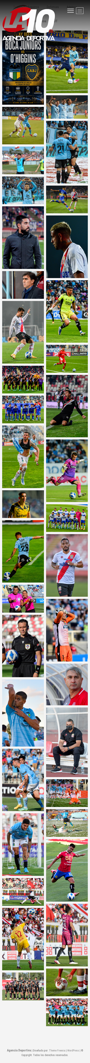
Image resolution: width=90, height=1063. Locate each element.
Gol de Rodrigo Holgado (23, 892)
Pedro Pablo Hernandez (23, 845)
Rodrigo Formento (67, 471)
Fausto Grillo (23, 780)
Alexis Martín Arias (67, 935)
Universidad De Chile (23, 409)
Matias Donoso (23, 457)
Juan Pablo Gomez (23, 332)
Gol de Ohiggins (23, 160)
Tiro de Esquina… (67, 982)
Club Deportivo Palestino (23, 986)
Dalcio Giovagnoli (67, 684)
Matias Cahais (67, 406)
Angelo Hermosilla (23, 646)
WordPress (73, 1050)
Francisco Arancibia (23, 551)
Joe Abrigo (23, 504)
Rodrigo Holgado (67, 247)
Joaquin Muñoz (67, 630)
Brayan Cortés (67, 311)
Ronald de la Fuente (67, 565)
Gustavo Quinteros (23, 285)
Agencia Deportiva (19, 1050)
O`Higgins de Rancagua (67, 1012)
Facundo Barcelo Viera (23, 713)
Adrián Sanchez (67, 199)
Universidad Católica (67, 518)
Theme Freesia (57, 1050)
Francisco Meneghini (23, 238)
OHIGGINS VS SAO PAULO (23, 125)
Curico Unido (23, 380)
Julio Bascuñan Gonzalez (23, 598)
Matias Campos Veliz (67, 359)
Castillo (23, 190)
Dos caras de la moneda (67, 793)
